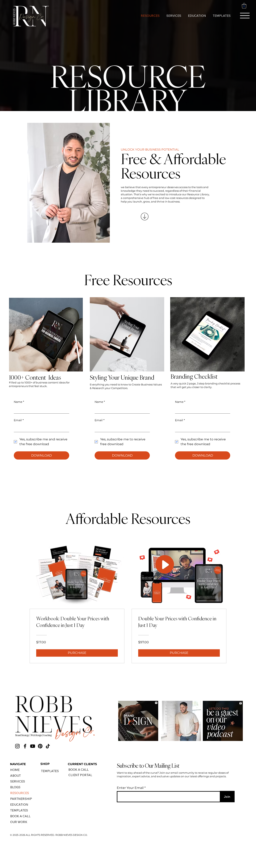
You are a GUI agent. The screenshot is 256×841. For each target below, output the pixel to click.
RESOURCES (19, 793)
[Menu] (245, 16)
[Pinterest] (40, 746)
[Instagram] (17, 746)
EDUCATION (19, 804)
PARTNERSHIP (21, 799)
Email (180, 420)
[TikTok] (48, 746)
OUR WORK (18, 822)
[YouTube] (33, 746)
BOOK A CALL (20, 816)
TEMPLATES (19, 810)
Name (180, 402)
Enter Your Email (130, 787)
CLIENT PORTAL (80, 775)
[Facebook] (25, 746)
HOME (15, 770)
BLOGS (15, 787)
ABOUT (15, 775)
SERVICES (17, 781)
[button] (244, 5)
